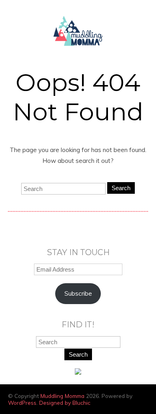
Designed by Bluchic (64, 402)
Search (121, 188)
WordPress (22, 402)
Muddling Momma (62, 395)
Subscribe (78, 293)
